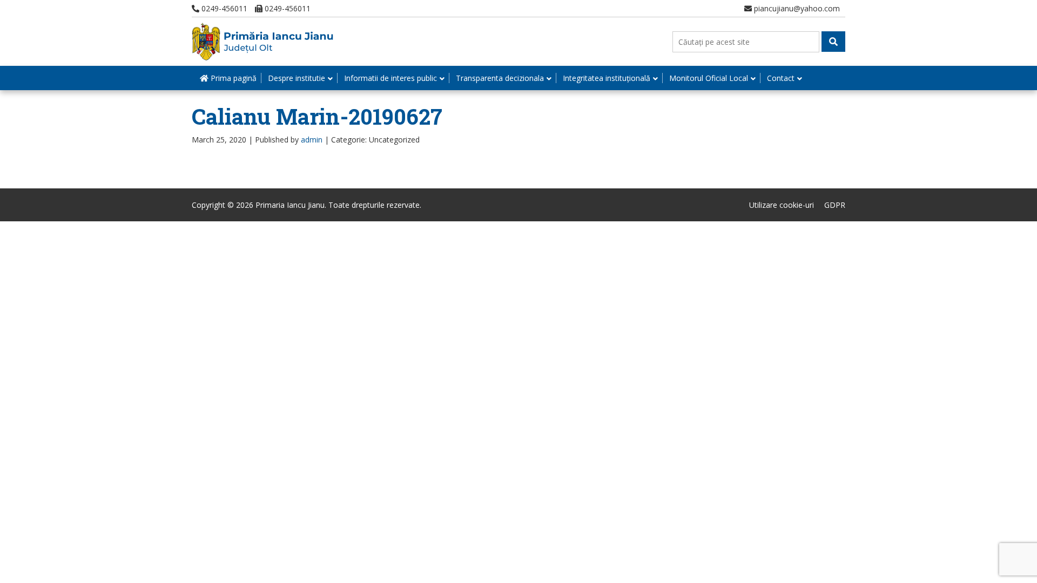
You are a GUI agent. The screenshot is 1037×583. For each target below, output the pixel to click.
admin (311, 139)
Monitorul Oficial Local (708, 78)
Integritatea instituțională (606, 78)
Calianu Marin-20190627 (317, 116)
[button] (833, 41)
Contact (780, 78)
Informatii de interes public (390, 78)
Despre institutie (296, 78)
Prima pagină (232, 78)
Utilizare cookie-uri (781, 205)
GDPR (834, 205)
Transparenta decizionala (500, 78)
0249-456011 (223, 8)
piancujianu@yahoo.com (796, 8)
